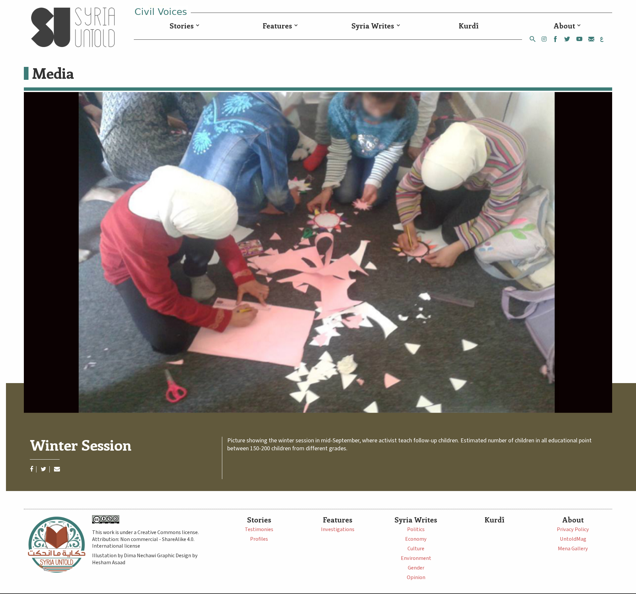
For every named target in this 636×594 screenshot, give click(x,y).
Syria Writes (372, 25)
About (564, 25)
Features (277, 25)
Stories (182, 25)
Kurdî (469, 25)
